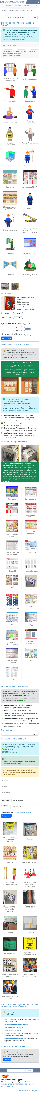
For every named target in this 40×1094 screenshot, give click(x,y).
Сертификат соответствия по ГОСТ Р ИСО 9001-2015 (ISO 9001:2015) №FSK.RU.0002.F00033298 (19, 53)
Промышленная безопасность (16, 1024)
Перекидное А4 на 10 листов (12, 334)
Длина (5, 313)
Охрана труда (9, 1019)
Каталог (9, 6)
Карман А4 (18, 330)
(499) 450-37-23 (9, 749)
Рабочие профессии (12, 1033)
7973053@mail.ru (10, 752)
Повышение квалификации (15, 1038)
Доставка (17, 6)
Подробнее (7, 1059)
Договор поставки (10, 45)
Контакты (26, 6)
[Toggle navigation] (34, 17)
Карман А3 (18, 327)
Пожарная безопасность (13, 1027)
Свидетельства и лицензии (29, 1091)
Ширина (6, 317)
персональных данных (23, 812)
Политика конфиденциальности (27, 1093)
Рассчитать (6, 338)
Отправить (6, 816)
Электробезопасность (12, 1030)
